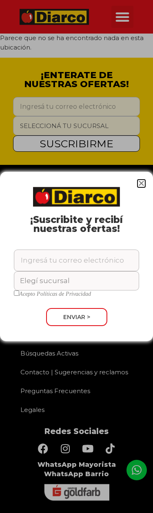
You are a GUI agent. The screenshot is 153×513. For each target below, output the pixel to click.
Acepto (55, 294)
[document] (76, 256)
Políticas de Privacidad (64, 294)
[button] (141, 183)
